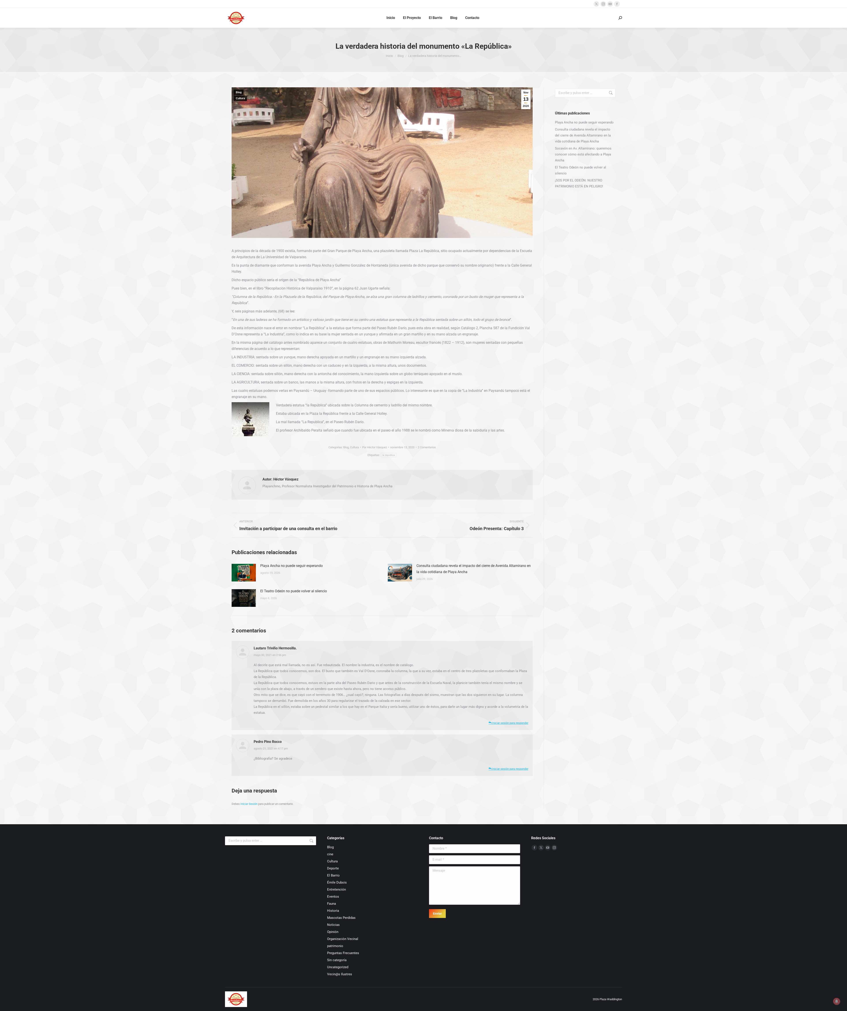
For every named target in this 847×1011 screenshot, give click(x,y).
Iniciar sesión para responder (509, 723)
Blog (239, 92)
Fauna (331, 904)
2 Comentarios (427, 447)
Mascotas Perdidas (341, 918)
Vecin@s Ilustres (339, 974)
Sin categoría (337, 960)
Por (374, 447)
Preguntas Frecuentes (343, 953)
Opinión (332, 932)
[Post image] (244, 572)
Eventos (333, 897)
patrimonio (335, 946)
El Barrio (333, 875)
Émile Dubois (337, 882)
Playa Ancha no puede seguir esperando (291, 566)
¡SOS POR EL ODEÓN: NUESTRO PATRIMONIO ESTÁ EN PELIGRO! (579, 183)
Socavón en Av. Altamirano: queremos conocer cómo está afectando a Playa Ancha (583, 154)
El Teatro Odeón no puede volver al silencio (293, 591)
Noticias (333, 925)
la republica (388, 455)
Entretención (336, 889)
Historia (333, 911)
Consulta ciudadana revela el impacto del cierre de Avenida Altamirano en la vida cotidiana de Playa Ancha (473, 569)
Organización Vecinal (342, 939)
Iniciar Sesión (249, 803)
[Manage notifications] (836, 1001)
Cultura (240, 98)
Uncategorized (337, 967)
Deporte (333, 868)
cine (330, 854)
